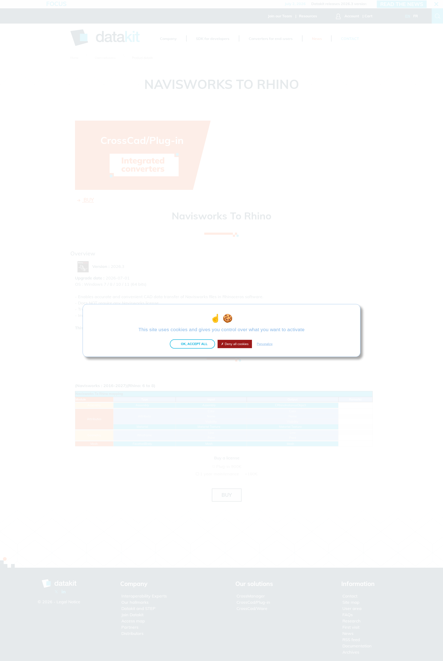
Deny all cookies (236, 344)
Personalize (264, 344)
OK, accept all (194, 344)
